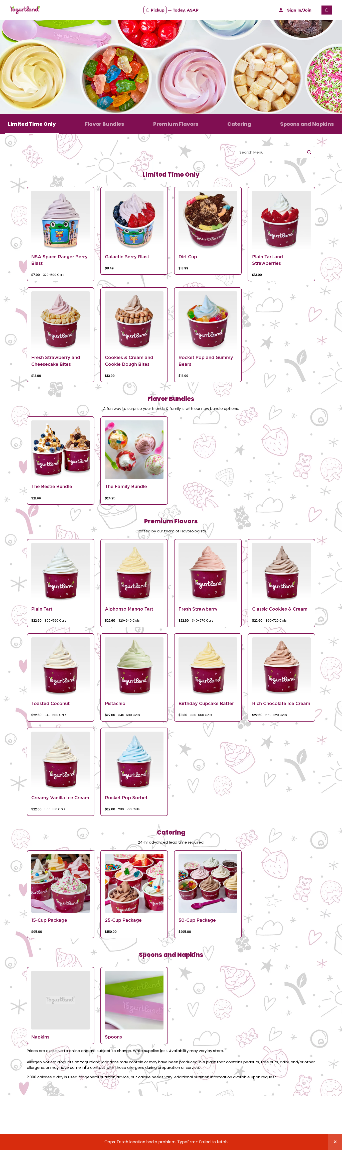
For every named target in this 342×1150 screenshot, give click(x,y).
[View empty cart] (326, 10)
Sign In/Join (299, 10)
